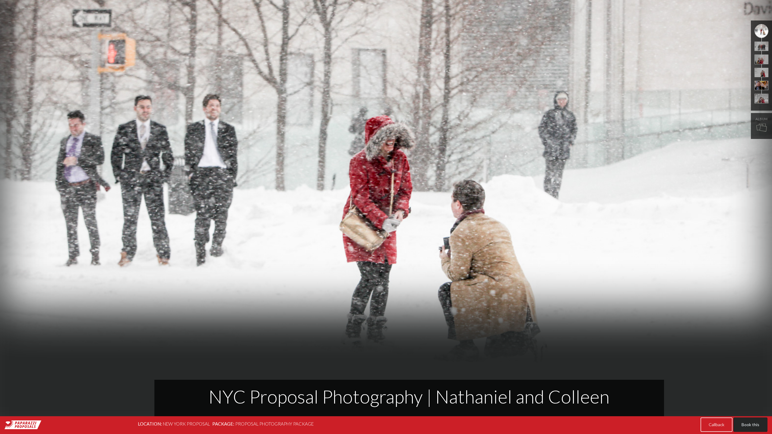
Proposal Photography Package (274, 423)
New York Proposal (186, 423)
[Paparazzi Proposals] (23, 424)
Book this (750, 424)
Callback (716, 424)
